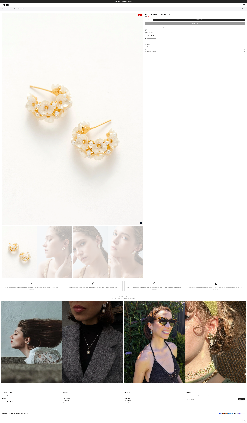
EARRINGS (62, 5)
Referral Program (66, 398)
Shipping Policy (127, 400)
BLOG (106, 5)
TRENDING (54, 5)
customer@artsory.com (8, 395)
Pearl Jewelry (7, 8)
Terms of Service (127, 402)
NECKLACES (71, 5)
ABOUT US (111, 5)
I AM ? (47, 5)
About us (65, 395)
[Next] (141, 119)
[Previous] (4, 119)
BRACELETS (79, 5)
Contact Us (65, 402)
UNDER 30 (41, 5)
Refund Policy (127, 398)
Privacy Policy (127, 395)
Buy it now (195, 23)
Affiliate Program (66, 400)
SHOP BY (99, 5)
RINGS (93, 5)
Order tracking (66, 404)
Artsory (26, 413)
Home (3, 8)
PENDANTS (87, 5)
